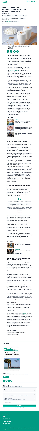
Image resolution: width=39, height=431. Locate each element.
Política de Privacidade (23, 407)
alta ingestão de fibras (15, 70)
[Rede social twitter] (9, 381)
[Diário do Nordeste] (5, 2)
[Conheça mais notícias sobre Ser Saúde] (10, 122)
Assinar (5, 376)
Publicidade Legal (6, 414)
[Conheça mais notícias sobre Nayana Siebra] (10, 134)
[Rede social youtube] (11, 381)
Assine (4, 416)
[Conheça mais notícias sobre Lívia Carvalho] (10, 128)
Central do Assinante (6, 418)
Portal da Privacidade (6, 423)
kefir (13, 103)
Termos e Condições (15, 407)
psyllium (24, 313)
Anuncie (4, 413)
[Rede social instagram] (4, 381)
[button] (1, 2)
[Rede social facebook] (6, 381)
